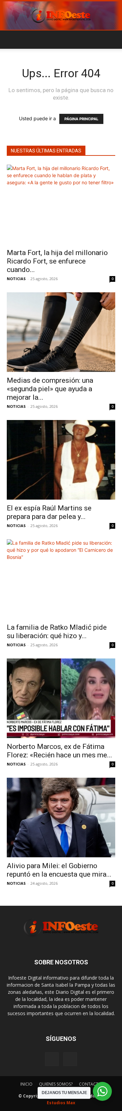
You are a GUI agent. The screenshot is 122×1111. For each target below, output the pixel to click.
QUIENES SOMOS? (56, 1084)
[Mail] (70, 1059)
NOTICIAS (16, 278)
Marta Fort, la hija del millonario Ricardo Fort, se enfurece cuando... (57, 261)
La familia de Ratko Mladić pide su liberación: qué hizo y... (57, 631)
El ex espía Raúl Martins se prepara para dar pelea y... (49, 512)
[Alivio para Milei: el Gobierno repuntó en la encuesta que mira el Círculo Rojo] (61, 817)
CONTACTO (90, 1084)
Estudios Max (61, 1103)
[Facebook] (52, 1059)
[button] (11, 39)
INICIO (26, 1084)
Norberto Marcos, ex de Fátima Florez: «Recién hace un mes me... (59, 750)
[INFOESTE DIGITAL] (61, 15)
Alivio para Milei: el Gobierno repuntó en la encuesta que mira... (59, 870)
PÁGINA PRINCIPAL (81, 119)
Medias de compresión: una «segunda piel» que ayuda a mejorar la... (50, 388)
